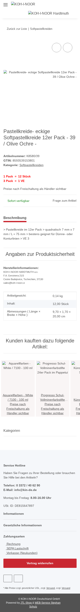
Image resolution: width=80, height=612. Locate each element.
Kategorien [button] (11, 430)
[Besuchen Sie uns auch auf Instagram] (18, 578)
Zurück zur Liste (17, 28)
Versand (50, 588)
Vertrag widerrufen (40, 563)
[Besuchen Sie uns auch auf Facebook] (7, 578)
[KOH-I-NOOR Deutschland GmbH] (23, 4)
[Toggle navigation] (5, 3)
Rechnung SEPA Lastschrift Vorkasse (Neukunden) (22, 548)
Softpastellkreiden (31, 165)
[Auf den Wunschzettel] (67, 47)
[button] (77, 4)
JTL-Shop (26, 602)
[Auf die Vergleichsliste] (56, 47)
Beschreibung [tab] (14, 218)
